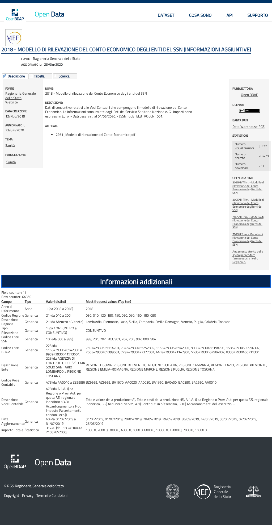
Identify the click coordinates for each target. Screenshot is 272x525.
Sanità (10, 145)
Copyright (11, 495)
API (230, 15)
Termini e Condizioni (51, 495)
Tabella (39, 76)
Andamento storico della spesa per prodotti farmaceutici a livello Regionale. (247, 256)
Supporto (258, 15)
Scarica (64, 76)
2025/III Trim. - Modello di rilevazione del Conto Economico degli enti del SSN (248, 205)
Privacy (27, 495)
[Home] (15, 15)
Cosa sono (200, 15)
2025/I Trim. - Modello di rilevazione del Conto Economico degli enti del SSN (247, 239)
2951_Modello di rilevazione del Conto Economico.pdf (95, 134)
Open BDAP (249, 94)
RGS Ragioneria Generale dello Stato (35, 486)
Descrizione (16, 76)
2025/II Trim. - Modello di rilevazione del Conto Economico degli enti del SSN (248, 222)
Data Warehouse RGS (248, 126)
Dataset (166, 15)
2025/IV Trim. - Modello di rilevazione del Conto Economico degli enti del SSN (248, 187)
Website (11, 102)
